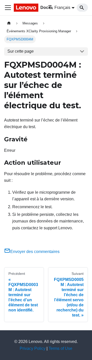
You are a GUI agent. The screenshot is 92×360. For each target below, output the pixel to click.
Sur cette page (20, 51)
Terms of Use (60, 348)
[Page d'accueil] (9, 23)
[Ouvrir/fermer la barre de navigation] (8, 7)
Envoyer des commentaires (35, 251)
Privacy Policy (32, 348)
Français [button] (62, 7)
